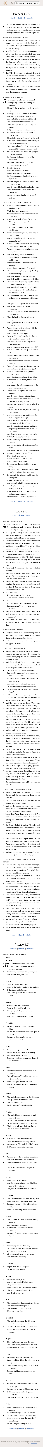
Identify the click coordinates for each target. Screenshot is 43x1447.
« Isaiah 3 (13, 18)
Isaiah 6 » (30, 18)
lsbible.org (34, 1443)
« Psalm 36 (13, 949)
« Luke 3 (14, 515)
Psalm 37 (21, 949)
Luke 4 (21, 515)
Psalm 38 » (30, 949)
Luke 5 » (28, 515)
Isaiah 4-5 (21, 18)
